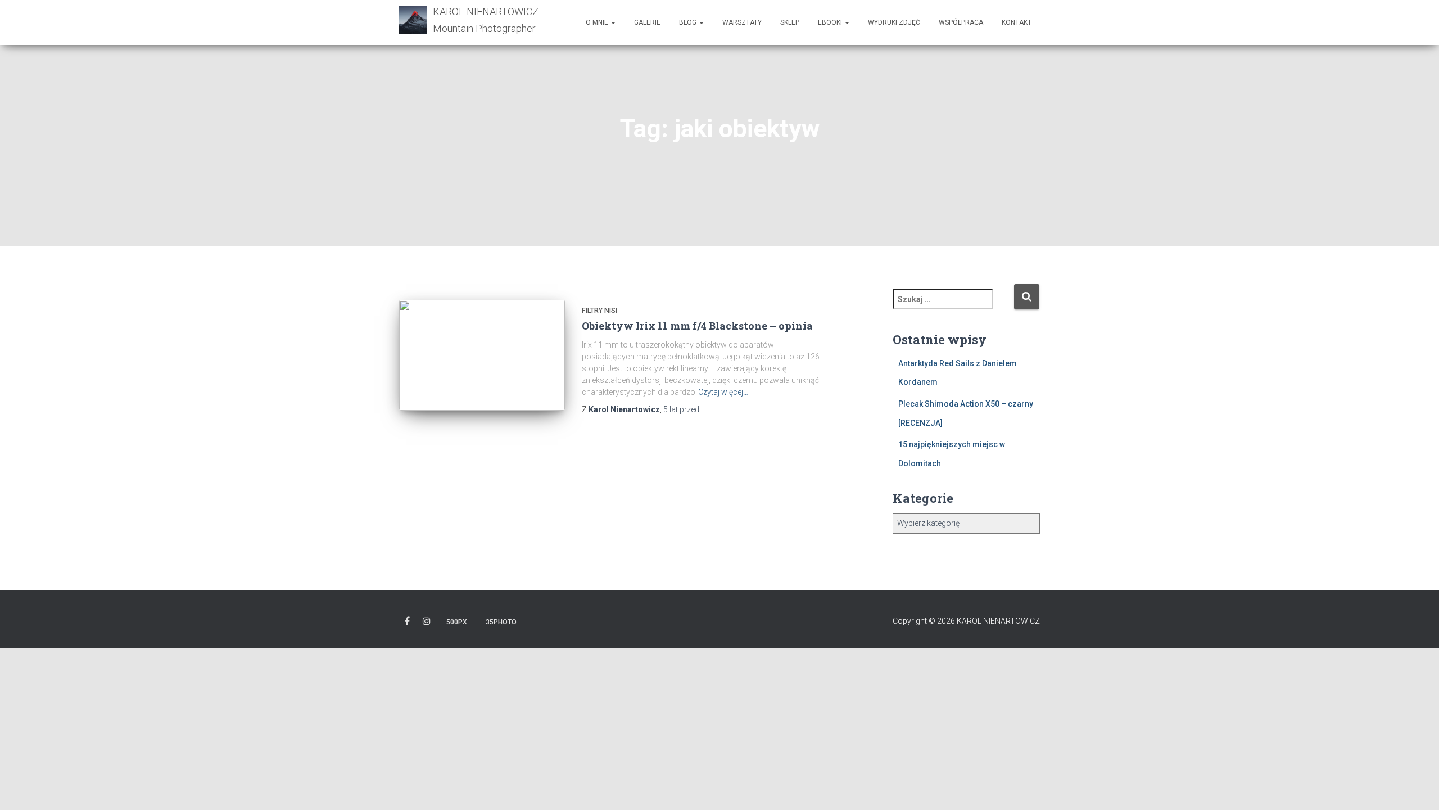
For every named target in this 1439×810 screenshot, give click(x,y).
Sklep (789, 22)
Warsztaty (742, 22)
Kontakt (1016, 22)
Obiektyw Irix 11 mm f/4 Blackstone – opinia (697, 325)
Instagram (426, 623)
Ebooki (831, 22)
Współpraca (961, 22)
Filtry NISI (599, 310)
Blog (688, 22)
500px (456, 622)
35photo (501, 622)
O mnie (598, 22)
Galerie (647, 22)
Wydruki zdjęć (894, 22)
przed (681, 409)
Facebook (407, 623)
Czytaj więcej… (723, 392)
